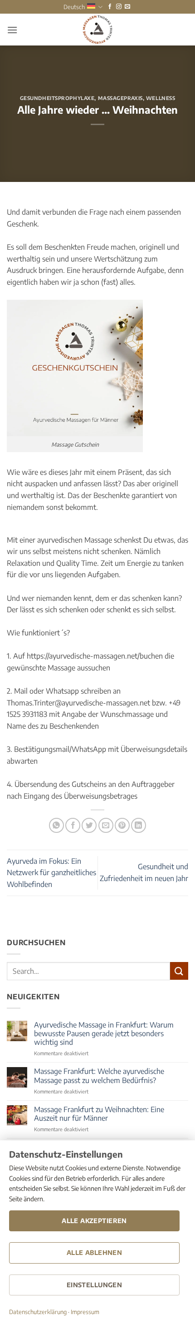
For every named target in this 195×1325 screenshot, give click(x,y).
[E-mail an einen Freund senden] (105, 825)
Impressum (85, 1311)
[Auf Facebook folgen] (109, 7)
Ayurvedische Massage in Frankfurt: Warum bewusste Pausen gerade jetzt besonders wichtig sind (104, 1034)
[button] (12, 30)
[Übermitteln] (179, 971)
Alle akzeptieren (94, 1220)
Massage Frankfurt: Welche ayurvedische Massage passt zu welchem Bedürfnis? (99, 1075)
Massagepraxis (120, 98)
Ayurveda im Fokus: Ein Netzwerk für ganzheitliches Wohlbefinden (51, 872)
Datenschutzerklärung (38, 1311)
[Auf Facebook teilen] (72, 825)
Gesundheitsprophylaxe (57, 98)
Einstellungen (94, 1285)
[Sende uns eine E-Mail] (127, 7)
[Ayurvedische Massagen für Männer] (97, 29)
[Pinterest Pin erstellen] (122, 825)
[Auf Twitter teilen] (89, 825)
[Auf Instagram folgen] (119, 7)
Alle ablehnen (94, 1252)
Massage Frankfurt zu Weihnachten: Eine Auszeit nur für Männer (99, 1114)
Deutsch (74, 6)
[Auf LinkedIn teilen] (138, 825)
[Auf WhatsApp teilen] (56, 825)
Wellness (160, 98)
